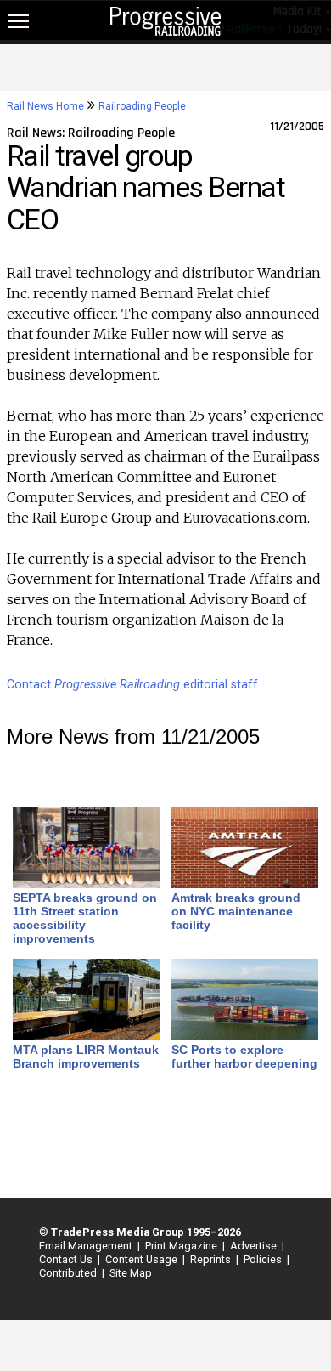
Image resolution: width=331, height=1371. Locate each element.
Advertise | (254, 1245)
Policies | (263, 1259)
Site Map (130, 1272)
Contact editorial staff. (134, 684)
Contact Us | (67, 1259)
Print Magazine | (182, 1245)
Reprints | (211, 1259)
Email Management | (87, 1245)
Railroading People (142, 106)
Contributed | (69, 1272)
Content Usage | (142, 1259)
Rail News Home (45, 106)
